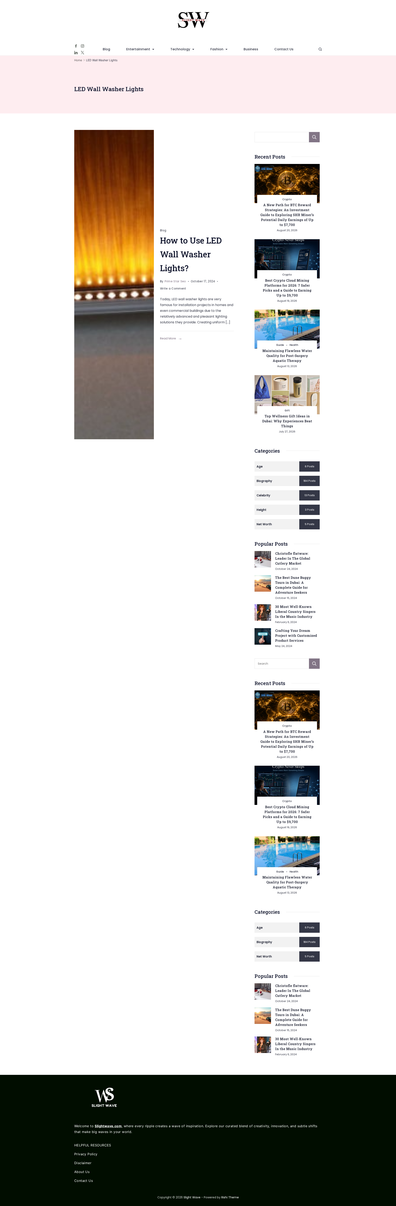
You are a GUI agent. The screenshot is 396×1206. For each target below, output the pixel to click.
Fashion (216, 49)
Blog (106, 49)
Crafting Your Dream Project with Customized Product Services (296, 635)
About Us (82, 1172)
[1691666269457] (114, 284)
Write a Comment (173, 289)
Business (251, 49)
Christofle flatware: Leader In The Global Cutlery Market (292, 558)
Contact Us (283, 49)
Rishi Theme (230, 1197)
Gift (287, 410)
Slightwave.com (108, 1126)
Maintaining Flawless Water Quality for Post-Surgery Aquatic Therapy (287, 356)
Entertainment (138, 49)
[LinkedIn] (76, 52)
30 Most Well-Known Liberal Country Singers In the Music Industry (295, 611)
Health (294, 345)
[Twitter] (82, 52)
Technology (180, 49)
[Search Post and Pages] (320, 49)
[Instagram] (82, 46)
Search (314, 137)
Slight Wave (192, 1197)
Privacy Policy (86, 1154)
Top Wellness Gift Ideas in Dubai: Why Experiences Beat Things (287, 421)
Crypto (287, 199)
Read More (168, 338)
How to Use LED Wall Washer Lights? (191, 254)
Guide (280, 345)
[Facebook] (76, 46)
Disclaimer (82, 1163)
